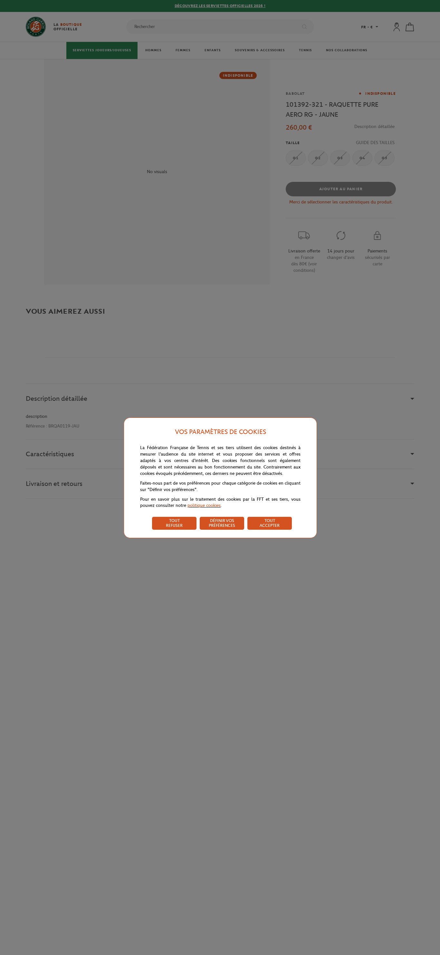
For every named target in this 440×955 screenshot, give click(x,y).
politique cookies (204, 505)
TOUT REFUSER (174, 523)
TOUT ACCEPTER (270, 523)
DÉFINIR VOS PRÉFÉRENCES (222, 523)
